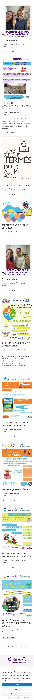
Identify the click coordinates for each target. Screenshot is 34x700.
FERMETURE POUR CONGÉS (15, 185)
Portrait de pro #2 (10, 40)
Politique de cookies (9, 697)
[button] (31, 668)
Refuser (17, 689)
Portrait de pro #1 (10, 279)
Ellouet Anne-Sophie (9, 44)
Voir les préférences (17, 694)
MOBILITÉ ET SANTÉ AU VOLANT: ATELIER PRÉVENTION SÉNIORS (17, 623)
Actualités (6, 46)
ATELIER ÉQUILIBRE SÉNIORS (16, 489)
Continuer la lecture (9, 52)
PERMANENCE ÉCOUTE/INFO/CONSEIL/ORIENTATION (16, 106)
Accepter (17, 684)
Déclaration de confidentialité (21, 697)
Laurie (5, 189)
